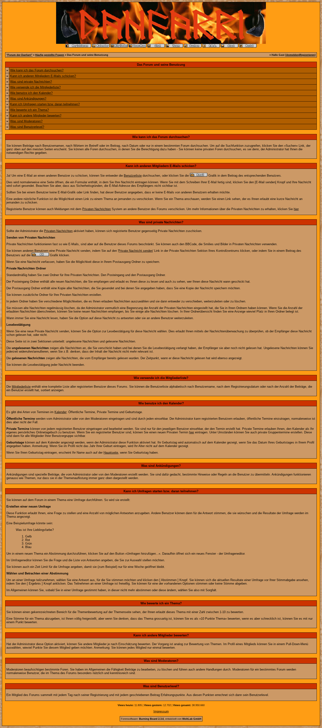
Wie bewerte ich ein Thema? (29, 110)
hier (296, 209)
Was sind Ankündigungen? (28, 98)
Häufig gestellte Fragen (49, 54)
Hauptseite (110, 452)
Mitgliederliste (21, 386)
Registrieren (307, 54)
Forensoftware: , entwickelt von (161, 718)
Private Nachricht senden (135, 250)
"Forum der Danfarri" (19, 54)
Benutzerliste (133, 175)
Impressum (161, 711)
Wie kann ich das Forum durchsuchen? (36, 70)
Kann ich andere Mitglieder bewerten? (35, 115)
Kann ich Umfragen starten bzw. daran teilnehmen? (45, 104)
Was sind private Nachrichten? (31, 81)
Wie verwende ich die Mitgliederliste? (35, 87)
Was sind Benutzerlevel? (27, 127)
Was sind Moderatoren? (26, 121)
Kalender (60, 412)
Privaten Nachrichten (96, 209)
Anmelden (292, 54)
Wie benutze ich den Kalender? (31, 93)
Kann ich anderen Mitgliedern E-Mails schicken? (43, 76)
